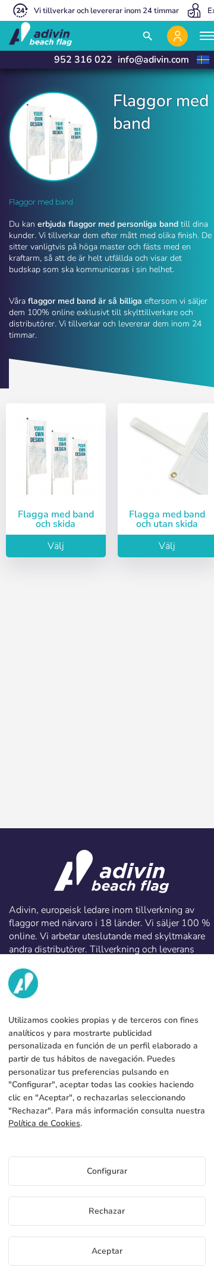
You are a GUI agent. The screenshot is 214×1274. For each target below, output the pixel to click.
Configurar (107, 1171)
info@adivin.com (153, 59)
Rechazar (107, 1211)
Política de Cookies (44, 1123)
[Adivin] (40, 36)
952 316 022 (83, 59)
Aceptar (107, 1251)
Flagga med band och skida (56, 519)
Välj (56, 546)
